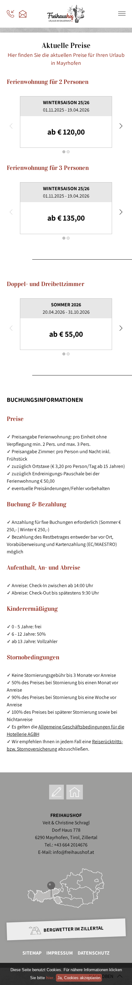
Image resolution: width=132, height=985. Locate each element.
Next (121, 126)
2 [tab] (68, 151)
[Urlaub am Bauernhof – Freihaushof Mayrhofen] (66, 21)
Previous (11, 126)
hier (49, 977)
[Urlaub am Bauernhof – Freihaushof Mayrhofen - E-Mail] (22, 14)
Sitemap (31, 953)
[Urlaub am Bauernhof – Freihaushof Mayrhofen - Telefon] (10, 14)
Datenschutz (94, 953)
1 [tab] (63, 151)
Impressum (59, 953)
